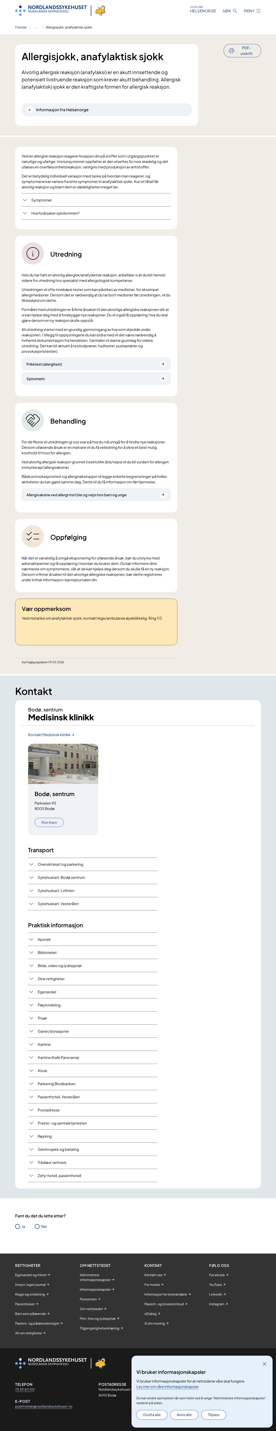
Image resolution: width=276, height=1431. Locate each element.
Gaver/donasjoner (53, 1031)
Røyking (45, 1136)
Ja (23, 1226)
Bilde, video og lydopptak (60, 965)
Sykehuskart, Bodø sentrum (61, 877)
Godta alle (152, 1414)
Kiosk (42, 1070)
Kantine (44, 1044)
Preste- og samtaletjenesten (62, 1123)
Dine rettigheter (51, 978)
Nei (44, 1226)
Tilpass (213, 1414)
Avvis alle (184, 1414)
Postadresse (49, 1110)
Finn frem (49, 822)
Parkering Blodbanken (56, 1083)
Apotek (44, 939)
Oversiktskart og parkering (60, 864)
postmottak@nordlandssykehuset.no (43, 1406)
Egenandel (47, 991)
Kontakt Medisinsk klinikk (49, 734)
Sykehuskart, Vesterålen (58, 903)
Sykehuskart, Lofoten (56, 890)
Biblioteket (47, 952)
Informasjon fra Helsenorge (62, 109)
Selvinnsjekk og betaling (58, 1149)
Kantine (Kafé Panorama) (58, 1057)
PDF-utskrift (246, 50)
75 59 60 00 (25, 1389)
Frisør (42, 1018)
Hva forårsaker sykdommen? (55, 213)
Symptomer (41, 200)
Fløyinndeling (49, 1005)
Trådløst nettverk (52, 1162)
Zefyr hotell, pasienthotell (59, 1175)
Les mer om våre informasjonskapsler (167, 1386)
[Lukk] (264, 1364)
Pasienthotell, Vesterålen (59, 1096)
